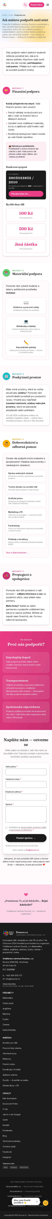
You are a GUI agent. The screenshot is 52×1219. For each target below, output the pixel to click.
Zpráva (9, 804)
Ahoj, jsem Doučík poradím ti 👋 (22, 1201)
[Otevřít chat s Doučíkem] (45, 1202)
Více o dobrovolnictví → (17, 552)
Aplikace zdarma (10, 1075)
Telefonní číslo (13, 779)
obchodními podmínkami (21, 830)
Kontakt (6, 1125)
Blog (5, 1136)
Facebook (7, 1152)
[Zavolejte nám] (25, 4)
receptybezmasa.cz (26, 1206)
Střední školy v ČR (11, 1085)
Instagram (7, 1157)
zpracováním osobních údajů (33, 827)
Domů (4, 15)
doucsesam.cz (25, 1191)
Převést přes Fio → (21, 193)
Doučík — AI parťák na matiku (15, 1080)
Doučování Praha (10, 1104)
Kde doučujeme (10, 1098)
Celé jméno (11, 766)
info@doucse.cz (32, 850)
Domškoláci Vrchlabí (12, 1069)
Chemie (6, 1024)
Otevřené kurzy (10, 1053)
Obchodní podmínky (12, 1141)
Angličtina (7, 1008)
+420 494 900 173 (14, 975)
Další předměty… (10, 1030)
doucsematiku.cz (24, 1186)
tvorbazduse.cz (25, 1196)
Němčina (6, 1014)
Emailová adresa (14, 792)
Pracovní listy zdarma (12, 1048)
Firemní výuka (9, 1064)
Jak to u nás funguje (12, 1114)
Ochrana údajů (9, 1146)
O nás (10, 15)
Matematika (8, 998)
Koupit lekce (36, 5)
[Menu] (47, 4)
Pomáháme (7, 1130)
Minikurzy (7, 1059)
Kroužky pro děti (10, 1043)
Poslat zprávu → (26, 838)
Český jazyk (8, 1003)
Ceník (5, 1120)
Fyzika (5, 1019)
